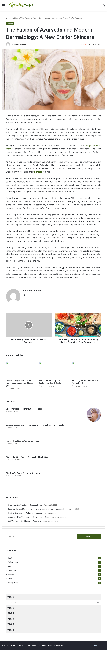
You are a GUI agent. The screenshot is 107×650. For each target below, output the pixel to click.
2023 (10, 619)
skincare (38, 172)
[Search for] (103, 6)
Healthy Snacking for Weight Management (24, 441)
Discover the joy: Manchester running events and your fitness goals (19, 383)
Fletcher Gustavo (17, 44)
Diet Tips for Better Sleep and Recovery (23, 473)
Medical (11, 574)
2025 (10, 608)
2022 (10, 624)
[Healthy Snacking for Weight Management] (94, 447)
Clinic (10, 579)
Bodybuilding (13, 583)
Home (10, 18)
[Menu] (3, 6)
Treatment (12, 570)
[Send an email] (25, 44)
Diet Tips (11, 566)
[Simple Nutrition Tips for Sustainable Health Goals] (53, 370)
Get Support (99, 645)
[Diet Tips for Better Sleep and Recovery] (94, 479)
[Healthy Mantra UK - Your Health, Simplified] (20, 5)
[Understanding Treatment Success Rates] (94, 415)
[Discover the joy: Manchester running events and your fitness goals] (20, 370)
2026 (10, 597)
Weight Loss (13, 562)
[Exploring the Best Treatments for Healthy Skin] (86, 370)
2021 (10, 630)
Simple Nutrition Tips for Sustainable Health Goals (27, 457)
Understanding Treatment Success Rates (24, 409)
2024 (10, 613)
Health (17, 18)
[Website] (24, 295)
